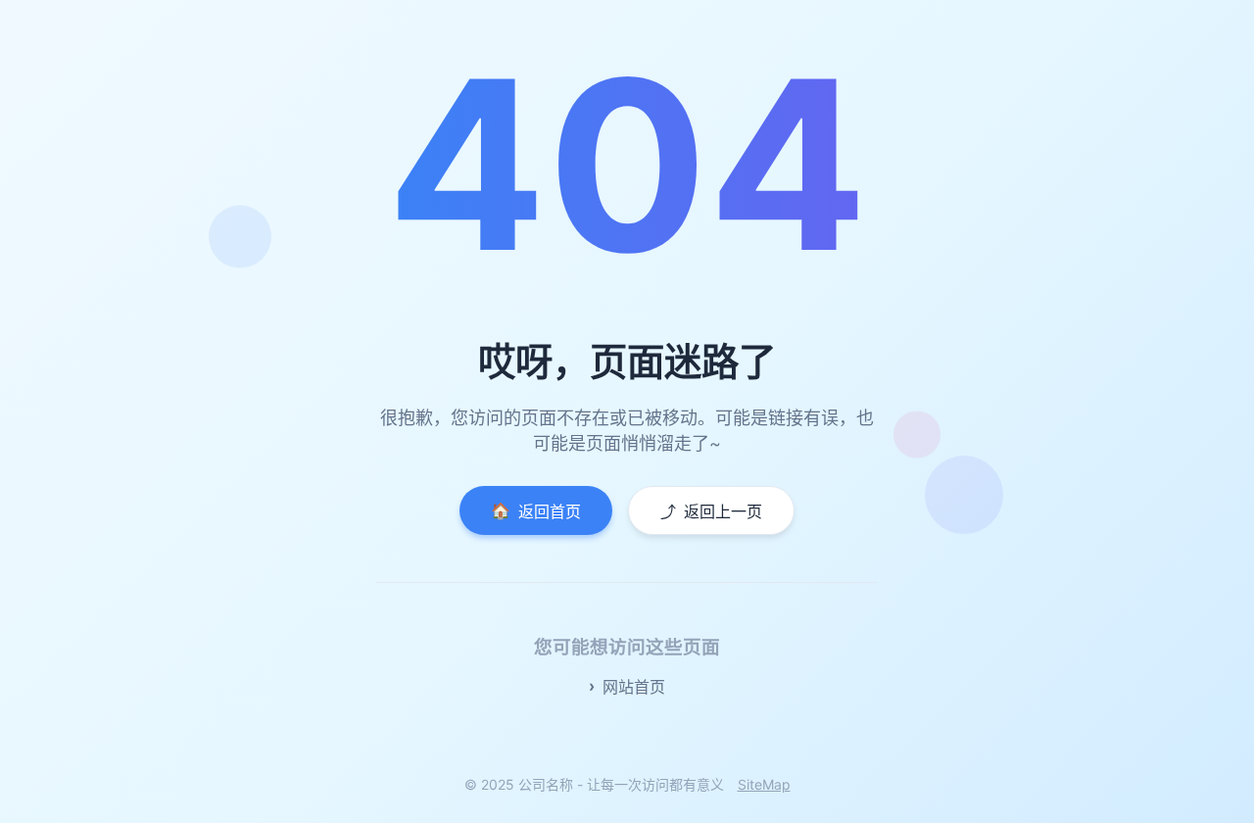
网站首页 (634, 687)
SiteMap (764, 784)
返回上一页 (711, 511)
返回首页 (536, 511)
